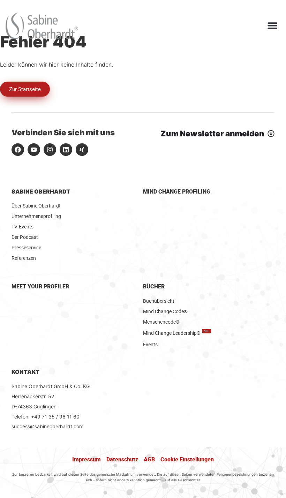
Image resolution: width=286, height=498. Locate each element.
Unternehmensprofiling (36, 216)
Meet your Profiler (40, 286)
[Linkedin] (66, 149)
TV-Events (22, 226)
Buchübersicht (158, 300)
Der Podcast (25, 237)
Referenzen (24, 258)
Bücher (154, 286)
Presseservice (26, 247)
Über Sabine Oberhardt (36, 205)
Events (150, 344)
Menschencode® (161, 321)
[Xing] (82, 149)
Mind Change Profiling (176, 191)
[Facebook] (18, 149)
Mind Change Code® (165, 311)
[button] (272, 25)
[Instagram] (50, 149)
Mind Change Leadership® (176, 332)
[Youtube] (34, 149)
